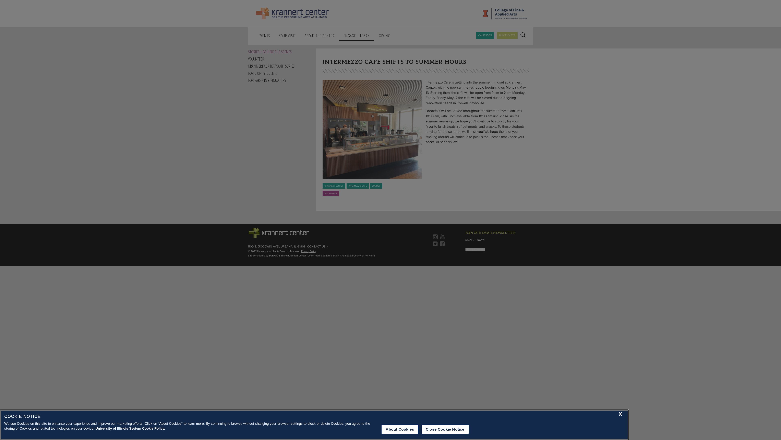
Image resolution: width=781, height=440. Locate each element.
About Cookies (400, 429)
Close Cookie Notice (445, 429)
